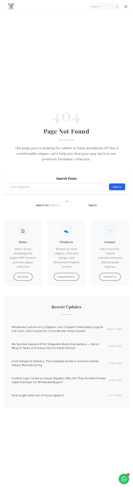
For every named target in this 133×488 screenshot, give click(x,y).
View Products (66, 276)
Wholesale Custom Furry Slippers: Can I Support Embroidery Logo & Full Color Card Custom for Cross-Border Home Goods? (57, 329)
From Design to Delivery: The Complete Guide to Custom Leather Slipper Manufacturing (55, 363)
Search (117, 187)
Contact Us (110, 276)
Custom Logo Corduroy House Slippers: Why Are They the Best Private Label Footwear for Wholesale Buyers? (59, 380)
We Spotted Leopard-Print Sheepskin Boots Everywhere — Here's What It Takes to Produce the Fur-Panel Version (55, 346)
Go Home (23, 276)
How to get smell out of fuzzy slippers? (38, 395)
